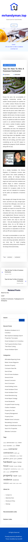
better (20, 442)
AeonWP (19, 539)
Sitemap (8, 504)
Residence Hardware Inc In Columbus (12, 331)
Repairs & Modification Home (13, 425)
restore (6, 483)
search (10, 483)
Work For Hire (5, 292)
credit (15, 453)
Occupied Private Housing (12, 404)
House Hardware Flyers (11, 349)
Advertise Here (10, 498)
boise (4, 445)
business (9, 445)
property (7, 475)
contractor (17, 257)
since (14, 483)
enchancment (6, 456)
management (6, 469)
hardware (7, 461)
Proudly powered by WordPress (13, 536)
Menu (14, 25)
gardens (6, 458)
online (22, 469)
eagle (18, 453)
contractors (8, 452)
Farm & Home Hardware (11, 374)
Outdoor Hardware (10, 407)
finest (20, 456)
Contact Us (9, 495)
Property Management (11, 413)
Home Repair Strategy (11, 398)
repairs (20, 476)
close (18, 445)
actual (4, 442)
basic (16, 442)
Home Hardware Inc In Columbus (14, 341)
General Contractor (10, 380)
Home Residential (10, 401)
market (18, 469)
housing (15, 466)
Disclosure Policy (10, 501)
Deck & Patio (8, 371)
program (8, 471)
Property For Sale (10, 410)
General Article (9, 377)
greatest (19, 458)
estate (17, 456)
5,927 (2, 296)
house (6, 466)
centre (14, 445)
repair (15, 476)
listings (19, 466)
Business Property (10, 365)
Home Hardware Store (11, 392)
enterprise (13, 456)
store (17, 483)
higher (15, 462)
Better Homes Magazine (12, 362)
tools (20, 483)
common (9, 257)
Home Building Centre (11, 386)
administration (11, 442)
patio (4, 471)
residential (16, 480)
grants (15, 458)
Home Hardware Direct (11, 389)
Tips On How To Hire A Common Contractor (14, 271)
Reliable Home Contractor (12, 419)
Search (5, 317)
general (11, 458)
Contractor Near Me (10, 368)
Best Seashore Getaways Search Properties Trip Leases (14, 337)
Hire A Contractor (9, 65)
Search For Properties (11, 428)
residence (7, 479)
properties (14, 472)
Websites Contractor (10, 431)
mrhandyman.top (14, 15)
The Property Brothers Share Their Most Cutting (13, 345)
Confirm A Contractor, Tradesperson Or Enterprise (12, 299)
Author (8, 74)
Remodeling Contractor (11, 422)
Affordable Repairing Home (12, 359)
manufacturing (14, 469)
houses (11, 466)
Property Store (9, 416)
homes (19, 462)
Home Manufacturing (11, 395)
